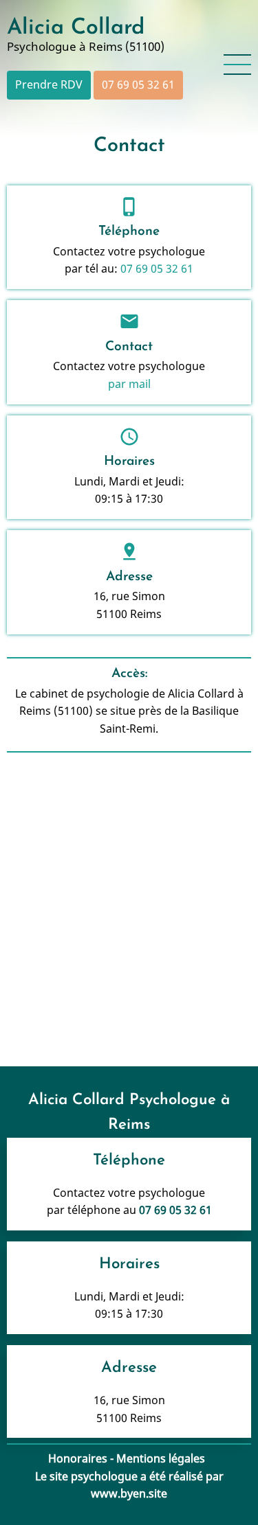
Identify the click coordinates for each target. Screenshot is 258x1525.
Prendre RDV (49, 84)
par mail (129, 383)
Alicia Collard (75, 28)
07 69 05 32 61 (138, 84)
